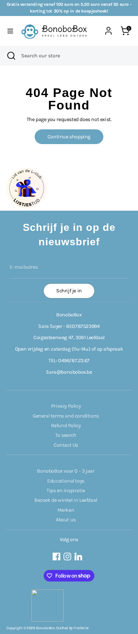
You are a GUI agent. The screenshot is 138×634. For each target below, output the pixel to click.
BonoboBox (45, 628)
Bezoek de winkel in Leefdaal (65, 500)
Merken (65, 510)
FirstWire (80, 628)
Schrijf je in (69, 291)
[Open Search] (10, 55)
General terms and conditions (66, 416)
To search (65, 435)
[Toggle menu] (10, 30)
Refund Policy (66, 425)
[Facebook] (56, 556)
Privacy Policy (66, 406)
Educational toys (65, 481)
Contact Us (66, 445)
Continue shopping (69, 137)
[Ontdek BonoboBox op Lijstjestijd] (26, 207)
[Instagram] (67, 556)
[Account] (108, 27)
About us (66, 519)
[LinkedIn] (78, 556)
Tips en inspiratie (66, 490)
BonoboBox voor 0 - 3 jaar (65, 471)
